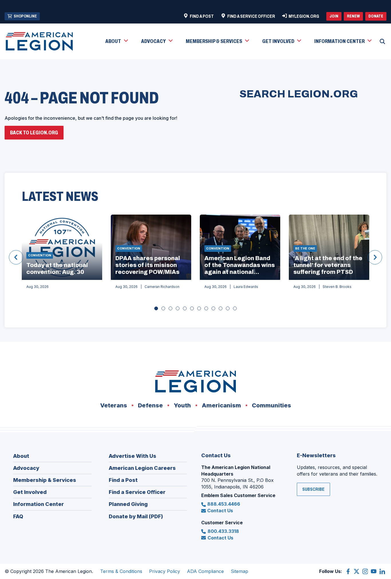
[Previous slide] (16, 257)
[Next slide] (375, 257)
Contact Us (220, 510)
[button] (116, 41)
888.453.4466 (223, 504)
